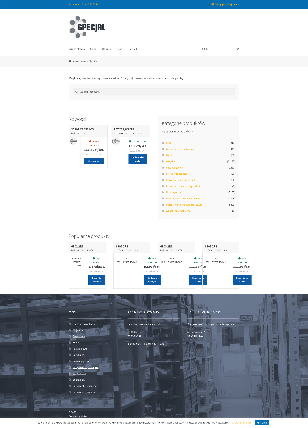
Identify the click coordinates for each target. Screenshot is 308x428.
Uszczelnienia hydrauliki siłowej (183, 198)
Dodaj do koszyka (138, 159)
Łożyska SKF (79, 379)
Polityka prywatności (84, 323)
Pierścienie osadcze (176, 173)
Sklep (93, 48)
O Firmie (106, 48)
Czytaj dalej (94, 161)
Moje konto (79, 330)
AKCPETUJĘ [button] (262, 422)
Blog (119, 48)
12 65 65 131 (134, 336)
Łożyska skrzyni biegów (85, 385)
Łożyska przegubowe (84, 392)
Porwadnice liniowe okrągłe (181, 179)
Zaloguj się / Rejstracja (226, 4)
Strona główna (77, 48)
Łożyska (170, 161)
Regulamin (79, 336)
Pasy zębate (79, 373)
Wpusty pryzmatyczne (178, 210)
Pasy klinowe (80, 348)
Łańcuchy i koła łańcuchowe (181, 149)
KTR (168, 142)
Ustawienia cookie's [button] (241, 422)
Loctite (170, 155)
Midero (84, 416)
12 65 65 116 (134, 331)
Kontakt (132, 48)
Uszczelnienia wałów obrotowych (184, 204)
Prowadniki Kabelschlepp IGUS (183, 186)
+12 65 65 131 (92, 4)
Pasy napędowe (174, 167)
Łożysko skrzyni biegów (85, 367)
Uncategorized (174, 192)
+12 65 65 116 (76, 4)
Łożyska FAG (79, 354)
